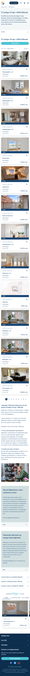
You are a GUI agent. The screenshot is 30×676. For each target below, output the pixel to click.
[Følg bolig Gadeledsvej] (27, 184)
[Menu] (28, 2)
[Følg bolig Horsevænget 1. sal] (27, 386)
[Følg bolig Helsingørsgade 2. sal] (27, 127)
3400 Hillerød (11, 6)
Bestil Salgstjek (14, 3)
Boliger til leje (4, 6)
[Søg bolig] (21, 2)
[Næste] (26, 399)
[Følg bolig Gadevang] (27, 299)
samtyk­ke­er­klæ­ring (20, 672)
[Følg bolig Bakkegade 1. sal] (27, 328)
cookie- (18, 670)
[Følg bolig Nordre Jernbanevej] (27, 213)
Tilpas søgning (15, 43)
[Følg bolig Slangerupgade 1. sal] (27, 69)
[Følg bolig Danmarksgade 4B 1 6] (26, 619)
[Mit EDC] (24, 2)
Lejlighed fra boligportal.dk (7, 69)
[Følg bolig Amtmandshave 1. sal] (27, 242)
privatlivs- (14, 670)
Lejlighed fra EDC (6, 618)
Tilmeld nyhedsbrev (15, 658)
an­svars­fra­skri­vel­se (10, 672)
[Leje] (3, 3)
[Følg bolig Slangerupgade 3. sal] (27, 98)
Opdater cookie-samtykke (16, 666)
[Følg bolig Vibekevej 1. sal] (27, 271)
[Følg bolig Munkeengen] (27, 155)
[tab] (6, 598)
